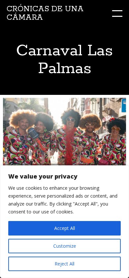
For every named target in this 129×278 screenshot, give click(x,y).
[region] (64, 221)
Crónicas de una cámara (45, 13)
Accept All (64, 228)
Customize (64, 246)
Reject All (64, 264)
